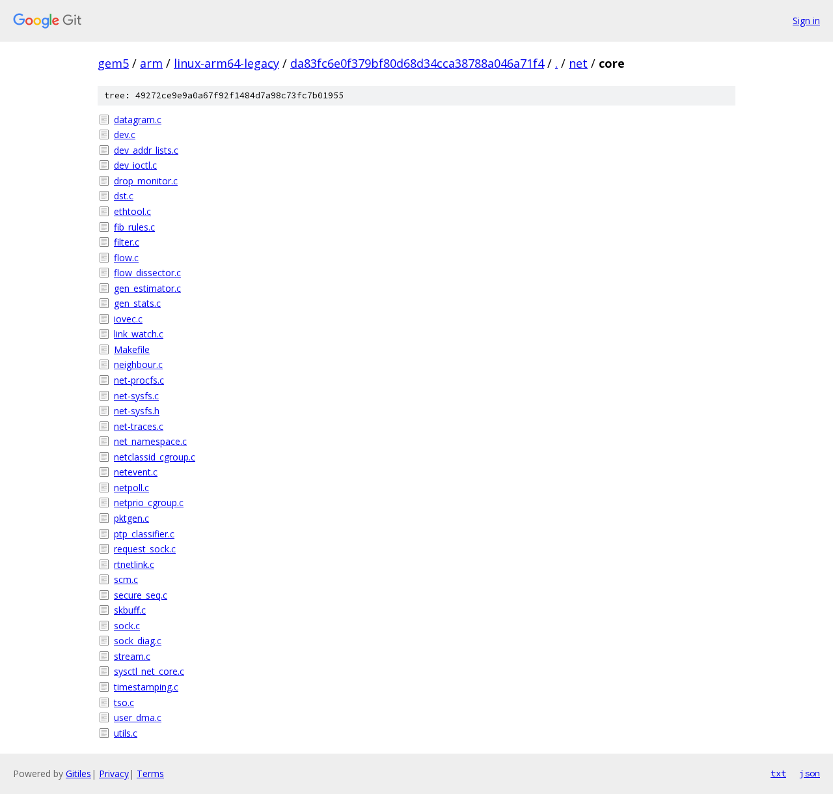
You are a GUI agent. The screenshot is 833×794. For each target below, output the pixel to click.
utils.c (125, 733)
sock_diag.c (137, 640)
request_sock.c (145, 549)
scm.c (126, 579)
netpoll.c (131, 487)
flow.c (126, 257)
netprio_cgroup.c (149, 502)
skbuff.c (130, 610)
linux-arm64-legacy (226, 63)
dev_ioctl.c (135, 165)
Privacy (114, 773)
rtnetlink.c (134, 564)
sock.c (127, 625)
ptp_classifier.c (144, 534)
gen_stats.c (137, 303)
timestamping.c (146, 687)
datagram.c (137, 119)
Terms (150, 773)
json (809, 773)
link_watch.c (138, 334)
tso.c (124, 702)
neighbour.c (138, 364)
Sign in (806, 20)
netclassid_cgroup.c (154, 457)
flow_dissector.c (147, 272)
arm (151, 63)
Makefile (132, 349)
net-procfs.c (139, 380)
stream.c (132, 656)
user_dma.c (137, 717)
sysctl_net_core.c (149, 671)
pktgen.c (131, 518)
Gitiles (78, 773)
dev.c (124, 134)
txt (778, 773)
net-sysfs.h (136, 410)
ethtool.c (132, 211)
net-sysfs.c (136, 396)
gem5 (113, 63)
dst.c (123, 196)
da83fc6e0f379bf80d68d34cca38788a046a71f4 (417, 63)
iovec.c (128, 319)
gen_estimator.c (147, 288)
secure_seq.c (140, 595)
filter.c (126, 242)
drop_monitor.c (146, 181)
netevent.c (135, 472)
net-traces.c (138, 426)
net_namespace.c (150, 441)
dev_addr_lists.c (146, 150)
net (578, 63)
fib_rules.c (134, 227)
